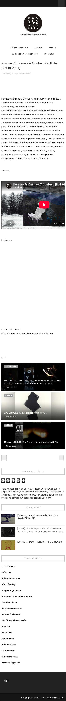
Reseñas (49, 54)
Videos (52, 47)
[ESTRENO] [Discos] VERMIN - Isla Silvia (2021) (39, 542)
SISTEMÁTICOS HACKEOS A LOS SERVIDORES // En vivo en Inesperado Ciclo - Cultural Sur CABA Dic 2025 (32, 382)
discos (15, 73)
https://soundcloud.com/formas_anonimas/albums (27, 333)
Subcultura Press (9, 656)
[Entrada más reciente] (4, 458)
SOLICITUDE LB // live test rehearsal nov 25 (25, 413)
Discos (38, 47)
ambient (6, 73)
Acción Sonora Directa (25, 54)
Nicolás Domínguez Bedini (14, 620)
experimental (24, 73)
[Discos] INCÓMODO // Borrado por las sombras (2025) (31, 442)
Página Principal (19, 47)
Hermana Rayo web (10, 662)
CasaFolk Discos (9, 602)
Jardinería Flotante (10, 614)
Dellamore (6, 572)
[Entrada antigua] (61, 458)
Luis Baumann (8, 566)
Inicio (3, 357)
